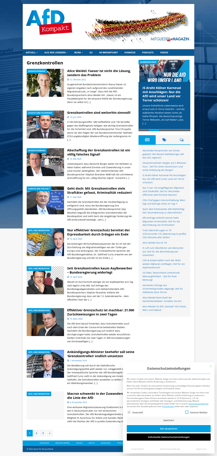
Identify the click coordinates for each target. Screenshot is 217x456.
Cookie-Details (137, 449)
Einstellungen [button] (168, 406)
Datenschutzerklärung (198, 403)
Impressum (201, 449)
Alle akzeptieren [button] (168, 428)
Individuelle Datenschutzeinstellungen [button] (169, 437)
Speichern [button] (168, 420)
